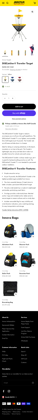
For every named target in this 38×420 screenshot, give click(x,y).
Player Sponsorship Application (8, 330)
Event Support (25, 327)
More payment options (19, 119)
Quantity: (5, 94)
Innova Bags (5, 242)
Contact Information (8, 335)
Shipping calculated (15, 70)
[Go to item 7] (25, 53)
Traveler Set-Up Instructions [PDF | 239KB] (15, 210)
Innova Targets (6, 60)
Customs (23, 362)
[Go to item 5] (12, 53)
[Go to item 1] (5, 53)
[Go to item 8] (32, 50)
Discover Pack (24, 244)
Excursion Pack (24, 273)
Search (23, 351)
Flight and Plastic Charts (7, 360)
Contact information (27, 412)
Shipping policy (6, 412)
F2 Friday (5, 355)
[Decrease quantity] (4, 98)
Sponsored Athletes (8, 325)
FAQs (3, 351)
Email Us (5, 338)
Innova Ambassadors (8, 321)
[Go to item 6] (19, 53)
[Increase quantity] (12, 98)
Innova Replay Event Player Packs (27, 322)
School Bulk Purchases (28, 337)
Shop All (23, 355)
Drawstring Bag (7, 302)
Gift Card (24, 359)
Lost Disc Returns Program (26, 332)
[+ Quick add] (16, 237)
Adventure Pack (7, 244)
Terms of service (16, 414)
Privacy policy (6, 414)
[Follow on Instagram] (8, 391)
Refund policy (16, 412)
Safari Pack (6, 273)
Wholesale (24, 341)
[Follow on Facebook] (3, 391)
